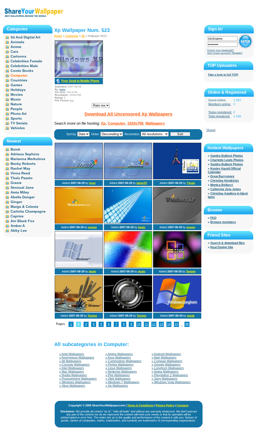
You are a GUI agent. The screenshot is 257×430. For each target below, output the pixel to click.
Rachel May (20, 168)
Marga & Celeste (24, 207)
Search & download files (227, 243)
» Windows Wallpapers (75, 382)
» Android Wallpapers (166, 354)
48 (187, 324)
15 (176, 324)
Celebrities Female (26, 61)
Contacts (182, 405)
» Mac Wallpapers (71, 371)
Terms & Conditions (140, 405)
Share (210, 130)
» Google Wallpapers (166, 364)
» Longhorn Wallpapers (168, 368)
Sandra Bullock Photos (226, 156)
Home (58, 35)
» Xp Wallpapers (116, 386)
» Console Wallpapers (74, 364)
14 (169, 324)
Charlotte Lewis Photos (226, 160)
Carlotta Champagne (28, 211)
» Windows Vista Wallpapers (171, 382)
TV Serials (19, 123)
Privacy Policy (165, 405)
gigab (191, 315)
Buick (15, 149)
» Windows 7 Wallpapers (122, 382)
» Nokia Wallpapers (165, 371)
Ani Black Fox (22, 221)
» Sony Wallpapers (164, 378)
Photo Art (19, 114)
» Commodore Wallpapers (123, 361)
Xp (83, 35)
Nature (16, 104)
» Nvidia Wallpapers (73, 375)
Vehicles (18, 128)
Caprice (17, 216)
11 (146, 324)
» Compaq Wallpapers (167, 361)
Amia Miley (20, 192)
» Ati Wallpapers (70, 361)
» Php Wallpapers (117, 375)
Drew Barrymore (222, 176)
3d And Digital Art (25, 37)
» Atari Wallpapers (164, 357)
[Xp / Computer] (79, 178)
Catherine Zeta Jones (225, 189)
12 (154, 324)
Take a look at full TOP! (223, 74)
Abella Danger (23, 197)
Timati (191, 182)
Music (16, 99)
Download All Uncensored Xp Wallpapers (128, 114)
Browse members (223, 222)
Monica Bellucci (221, 185)
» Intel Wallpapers (71, 368)
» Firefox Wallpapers (119, 364)
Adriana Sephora (25, 154)
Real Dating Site (221, 247)
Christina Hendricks (224, 180)
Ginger (16, 202)
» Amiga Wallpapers (119, 354)
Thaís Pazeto (22, 178)
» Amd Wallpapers (71, 354)
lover (92, 182)
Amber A (18, 226)
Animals (17, 42)
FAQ (213, 218)
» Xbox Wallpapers (72, 386)
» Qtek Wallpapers (118, 378)
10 (139, 324)
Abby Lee (19, 230)
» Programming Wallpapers (78, 378)
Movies (17, 94)
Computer (71, 35)
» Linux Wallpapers (118, 368)
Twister (191, 271)
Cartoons (18, 56)
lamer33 (142, 182)
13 (161, 324)
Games (16, 85)
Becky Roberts (23, 164)
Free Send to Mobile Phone (80, 81)
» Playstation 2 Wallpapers (170, 375)
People (16, 109)
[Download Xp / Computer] (79, 75)
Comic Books (22, 71)
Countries (19, 80)
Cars (14, 52)
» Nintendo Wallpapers (121, 371)
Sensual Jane (22, 187)
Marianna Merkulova (28, 159)
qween (92, 227)
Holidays (18, 90)
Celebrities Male (24, 66)
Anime (16, 47)
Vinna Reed (20, 173)
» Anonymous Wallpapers (76, 357)
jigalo (62, 89)
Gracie (16, 183)
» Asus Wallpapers (118, 357)
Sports (16, 118)
